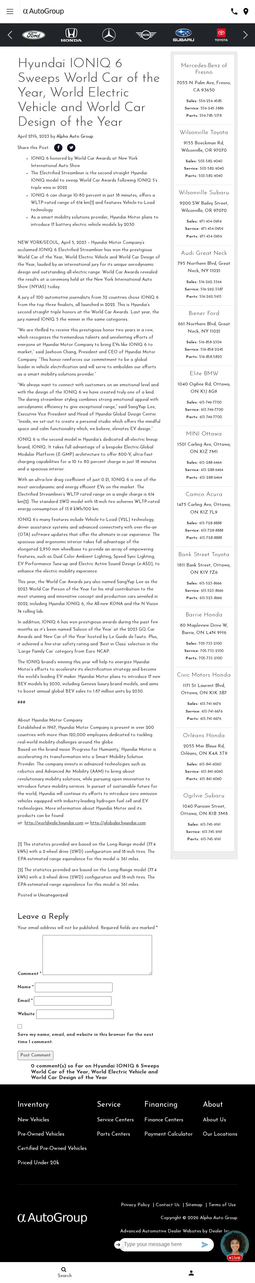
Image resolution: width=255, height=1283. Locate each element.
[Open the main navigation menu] (10, 11)
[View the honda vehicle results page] (71, 35)
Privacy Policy (135, 1205)
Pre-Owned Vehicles (41, 1134)
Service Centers (115, 1120)
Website (26, 1014)
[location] (246, 11)
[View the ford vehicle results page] (34, 35)
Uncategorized (53, 895)
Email (25, 1001)
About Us (214, 1120)
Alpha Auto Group (74, 136)
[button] (10, 35)
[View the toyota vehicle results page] (221, 35)
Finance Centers (163, 1120)
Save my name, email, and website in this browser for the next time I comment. (85, 1038)
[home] (43, 11)
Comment (29, 974)
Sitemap (194, 1205)
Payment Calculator (168, 1134)
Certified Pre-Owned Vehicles (52, 1148)
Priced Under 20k (38, 1163)
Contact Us (168, 1205)
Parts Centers (113, 1134)
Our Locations (220, 1134)
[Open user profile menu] (191, 1273)
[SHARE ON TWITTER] (71, 148)
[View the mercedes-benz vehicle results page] (109, 35)
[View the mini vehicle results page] (146, 35)
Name (26, 987)
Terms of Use (222, 1205)
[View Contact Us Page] (234, 11)
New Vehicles (33, 1120)
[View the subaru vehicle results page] (184, 35)
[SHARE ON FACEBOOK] (58, 148)
